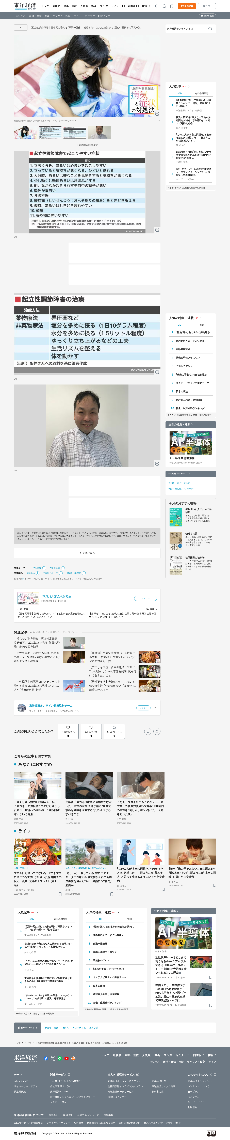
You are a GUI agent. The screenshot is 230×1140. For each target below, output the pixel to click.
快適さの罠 (192, 533)
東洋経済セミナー (117, 1096)
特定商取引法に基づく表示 (101, 1122)
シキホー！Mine (58, 1102)
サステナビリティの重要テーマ (192, 383)
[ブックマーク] (147, 731)
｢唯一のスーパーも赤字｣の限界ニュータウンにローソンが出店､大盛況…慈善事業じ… (194, 172)
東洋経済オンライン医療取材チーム (51, 705)
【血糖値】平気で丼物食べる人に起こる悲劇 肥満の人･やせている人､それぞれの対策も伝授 (112, 657)
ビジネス (21, 16)
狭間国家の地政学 (195, 557)
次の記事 (150, 609)
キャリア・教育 (62, 16)
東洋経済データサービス (121, 1091)
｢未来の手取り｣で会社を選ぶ (191, 374)
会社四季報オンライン (62, 1086)
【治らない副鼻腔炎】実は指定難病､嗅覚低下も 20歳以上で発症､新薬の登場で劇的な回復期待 (37, 642)
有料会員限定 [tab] (201, 93)
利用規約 (192, 1107)
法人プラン (194, 1096)
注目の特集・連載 (179, 424)
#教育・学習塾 (74, 573)
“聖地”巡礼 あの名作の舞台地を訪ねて (194, 332)
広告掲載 (108, 1115)
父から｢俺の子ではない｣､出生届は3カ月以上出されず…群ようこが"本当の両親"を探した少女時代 (192, 872)
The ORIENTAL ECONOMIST (66, 1081)
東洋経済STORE (59, 1091)
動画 (94, 6)
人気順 (84, 6)
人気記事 (175, 86)
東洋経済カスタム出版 (163, 1086)
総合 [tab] (180, 93)
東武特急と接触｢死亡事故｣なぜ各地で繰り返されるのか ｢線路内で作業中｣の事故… (194, 154)
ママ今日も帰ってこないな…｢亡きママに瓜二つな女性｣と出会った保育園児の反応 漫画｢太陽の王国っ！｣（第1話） (37, 879)
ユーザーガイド (196, 1102)
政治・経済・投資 (39, 16)
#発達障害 (55, 568)
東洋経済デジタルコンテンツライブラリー (72, 1096)
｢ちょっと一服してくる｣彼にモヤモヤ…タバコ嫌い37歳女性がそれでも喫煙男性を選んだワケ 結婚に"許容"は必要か (88, 879)
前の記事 (24, 609)
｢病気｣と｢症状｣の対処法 (56, 596)
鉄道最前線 (20, 1091)
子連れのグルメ (184, 366)
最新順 (56, 6)
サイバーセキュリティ (26, 1086)
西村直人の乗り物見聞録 (189, 400)
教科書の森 (158, 1091)
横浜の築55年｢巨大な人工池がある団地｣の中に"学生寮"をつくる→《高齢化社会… (193, 120)
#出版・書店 (175, 483)
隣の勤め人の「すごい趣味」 (191, 340)
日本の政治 (182, 391)
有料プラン (194, 1091)
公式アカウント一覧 (88, 1115)
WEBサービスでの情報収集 (28, 1122)
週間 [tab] (202, 325)
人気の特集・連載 (181, 318)
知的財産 (78, 1122)
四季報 (132, 6)
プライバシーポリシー (58, 1122)
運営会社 (53, 1115)
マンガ (104, 6)
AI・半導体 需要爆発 (182, 458)
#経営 (187, 483)
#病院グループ (50, 573)
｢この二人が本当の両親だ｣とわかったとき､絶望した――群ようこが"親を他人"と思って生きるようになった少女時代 (141, 874)
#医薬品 (31, 573)
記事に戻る (20, 27)
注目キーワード (178, 473)
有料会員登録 (187, 6)
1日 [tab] (180, 325)
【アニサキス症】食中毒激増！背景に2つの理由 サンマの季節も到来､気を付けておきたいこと (112, 671)
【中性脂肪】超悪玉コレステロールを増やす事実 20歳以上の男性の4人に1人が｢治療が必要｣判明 (37, 685)
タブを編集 (209, 16)
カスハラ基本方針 (153, 1122)
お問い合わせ (173, 1122)
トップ (45, 6)
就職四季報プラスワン (188, 357)
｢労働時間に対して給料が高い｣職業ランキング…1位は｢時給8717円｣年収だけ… (194, 103)
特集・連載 (70, 6)
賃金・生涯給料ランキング (190, 408)
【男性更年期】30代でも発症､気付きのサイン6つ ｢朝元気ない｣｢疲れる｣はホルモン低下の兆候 (37, 657)
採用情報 (68, 1115)
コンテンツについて (198, 1086)
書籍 (144, 6)
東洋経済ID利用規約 (129, 1122)
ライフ (78, 16)
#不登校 (37, 568)
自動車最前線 (183, 349)
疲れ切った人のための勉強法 (199, 511)
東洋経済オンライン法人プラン (124, 1081)
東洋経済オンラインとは (180, 28)
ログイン (207, 6)
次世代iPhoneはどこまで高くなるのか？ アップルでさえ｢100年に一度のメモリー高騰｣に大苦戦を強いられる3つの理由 (171, 965)
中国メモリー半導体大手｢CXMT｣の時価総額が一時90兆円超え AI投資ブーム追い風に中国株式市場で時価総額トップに (170, 993)
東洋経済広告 (159, 1081)
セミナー (116, 6)
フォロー (145, 598)
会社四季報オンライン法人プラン (125, 1086)
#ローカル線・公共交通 (181, 488)
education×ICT (22, 1081)
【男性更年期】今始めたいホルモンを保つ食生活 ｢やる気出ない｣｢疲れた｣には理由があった (112, 685)
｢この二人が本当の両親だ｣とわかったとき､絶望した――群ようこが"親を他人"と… (194, 137)
